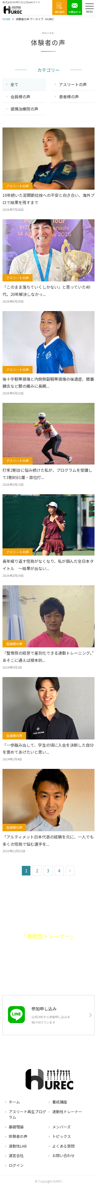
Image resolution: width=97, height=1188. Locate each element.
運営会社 (16, 1155)
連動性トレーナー (67, 1111)
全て (14, 84)
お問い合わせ (63, 1155)
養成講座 (59, 1101)
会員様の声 (20, 97)
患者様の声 (69, 97)
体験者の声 (18, 1136)
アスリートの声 (73, 84)
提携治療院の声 (24, 109)
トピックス (61, 1136)
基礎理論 (16, 1126)
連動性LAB (18, 1146)
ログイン (16, 1165)
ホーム (14, 1101)
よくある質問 (63, 1146)
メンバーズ (61, 1126)
